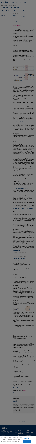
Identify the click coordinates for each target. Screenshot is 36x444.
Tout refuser (27, 440)
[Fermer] (35, 440)
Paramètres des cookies (26, 438)
